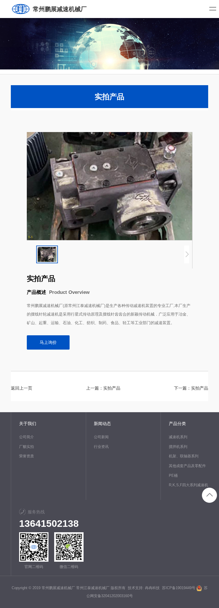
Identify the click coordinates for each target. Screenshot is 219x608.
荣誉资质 (26, 456)
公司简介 (26, 437)
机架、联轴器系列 (183, 456)
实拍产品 (111, 388)
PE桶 (173, 475)
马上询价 (48, 342)
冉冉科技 (152, 588)
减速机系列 (178, 437)
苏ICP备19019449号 (178, 588)
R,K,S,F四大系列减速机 (188, 485)
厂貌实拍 (26, 446)
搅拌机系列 (178, 446)
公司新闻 (101, 437)
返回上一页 (21, 388)
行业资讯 (101, 446)
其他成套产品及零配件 (187, 466)
